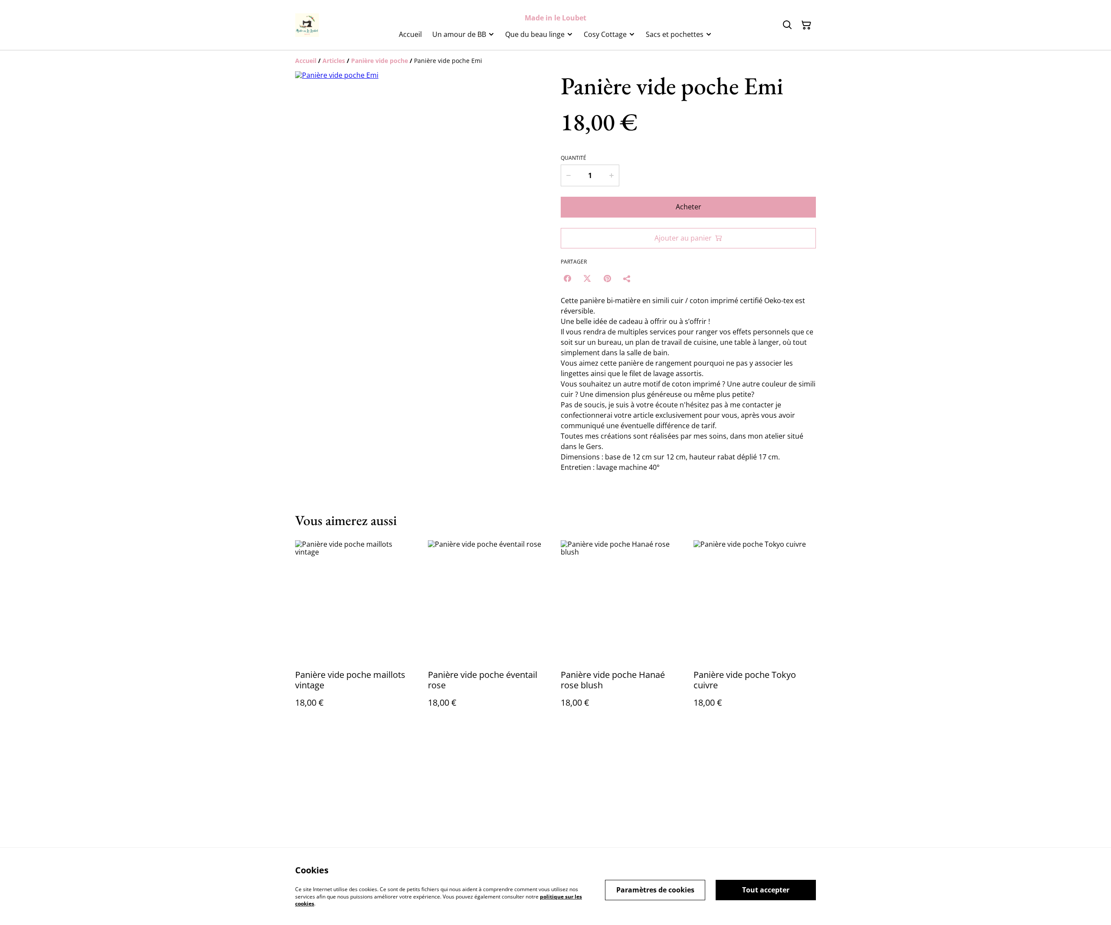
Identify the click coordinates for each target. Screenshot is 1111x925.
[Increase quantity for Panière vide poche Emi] (612, 175)
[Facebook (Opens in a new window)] (567, 278)
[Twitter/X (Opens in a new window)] (587, 278)
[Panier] (806, 25)
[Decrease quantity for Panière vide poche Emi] (568, 175)
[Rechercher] (787, 25)
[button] (313, 352)
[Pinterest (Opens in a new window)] (607, 278)
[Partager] (627, 278)
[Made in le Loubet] (307, 25)
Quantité (573, 158)
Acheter (688, 206)
